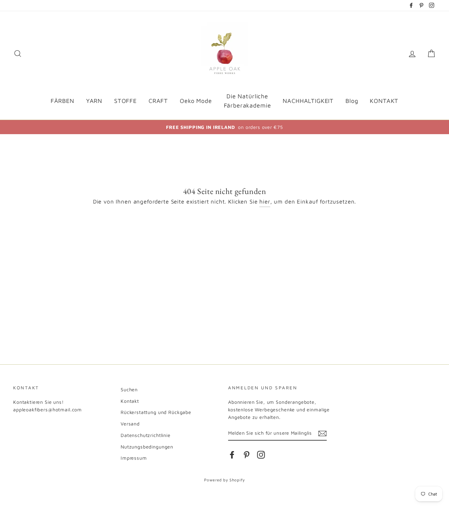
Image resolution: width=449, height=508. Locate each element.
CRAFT (158, 100)
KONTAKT (384, 100)
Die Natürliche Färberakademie (247, 101)
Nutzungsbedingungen (147, 446)
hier (264, 201)
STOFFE (125, 100)
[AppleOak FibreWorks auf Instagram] (261, 454)
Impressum (134, 458)
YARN (94, 100)
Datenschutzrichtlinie (146, 435)
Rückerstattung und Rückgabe (156, 412)
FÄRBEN (62, 100)
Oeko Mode (196, 100)
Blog (351, 100)
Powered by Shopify (224, 480)
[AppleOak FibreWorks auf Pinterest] (246, 454)
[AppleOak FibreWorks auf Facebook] (232, 454)
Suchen (129, 389)
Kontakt (130, 401)
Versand (130, 423)
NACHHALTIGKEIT (308, 100)
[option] (224, 127)
